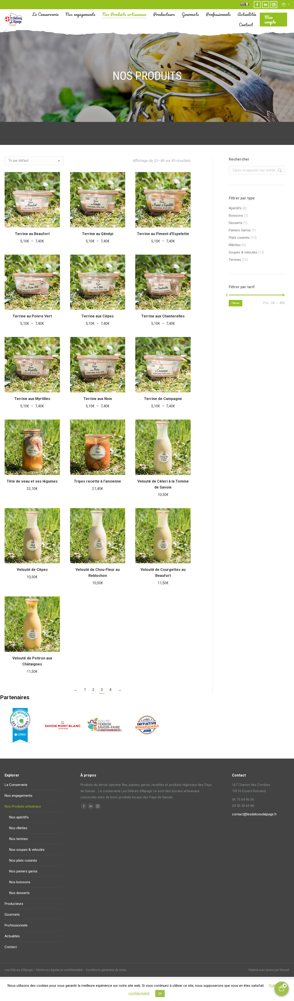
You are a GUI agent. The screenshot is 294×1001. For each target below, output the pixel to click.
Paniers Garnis (240, 230)
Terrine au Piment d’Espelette (163, 234)
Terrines (235, 260)
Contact (11, 947)
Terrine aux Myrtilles (32, 399)
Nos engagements (18, 796)
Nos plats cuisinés (23, 860)
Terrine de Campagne (163, 399)
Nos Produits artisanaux (23, 806)
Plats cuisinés (239, 238)
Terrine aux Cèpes (98, 316)
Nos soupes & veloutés (27, 850)
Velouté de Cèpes (32, 569)
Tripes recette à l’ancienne (97, 481)
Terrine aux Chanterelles (163, 316)
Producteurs (14, 904)
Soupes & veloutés (243, 252)
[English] (242, 4)
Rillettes (235, 245)
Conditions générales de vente (106, 970)
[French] (247, 4)
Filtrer (236, 303)
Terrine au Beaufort (32, 234)
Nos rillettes (18, 828)
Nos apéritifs (19, 817)
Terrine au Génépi (97, 234)
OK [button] (160, 993)
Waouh (284, 970)
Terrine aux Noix (97, 399)
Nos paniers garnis (23, 871)
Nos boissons (19, 882)
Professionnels (16, 925)
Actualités (12, 936)
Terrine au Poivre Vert (32, 316)
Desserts (235, 223)
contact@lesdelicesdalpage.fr (254, 814)
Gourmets (12, 914)
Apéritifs (235, 208)
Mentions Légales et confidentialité (59, 970)
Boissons (236, 215)
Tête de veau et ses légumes (32, 481)
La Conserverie (16, 785)
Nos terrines (18, 839)
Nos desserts (19, 893)
